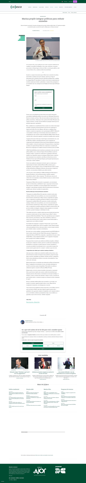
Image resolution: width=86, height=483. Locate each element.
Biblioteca (61, 7)
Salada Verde (41, 7)
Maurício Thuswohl (19, 378)
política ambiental (22, 39)
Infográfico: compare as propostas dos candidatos (68, 393)
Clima (69, 12)
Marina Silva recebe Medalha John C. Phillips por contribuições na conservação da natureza (51, 393)
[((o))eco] (16, 7)
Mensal (33, 343)
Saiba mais (10, 475)
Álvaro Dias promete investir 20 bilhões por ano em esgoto (68, 405)
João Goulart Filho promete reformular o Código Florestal (68, 401)
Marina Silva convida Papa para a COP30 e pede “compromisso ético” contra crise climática (51, 402)
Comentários (42, 315)
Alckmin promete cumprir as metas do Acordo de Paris (43, 372)
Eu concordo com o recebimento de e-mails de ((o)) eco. (43, 105)
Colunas (51, 7)
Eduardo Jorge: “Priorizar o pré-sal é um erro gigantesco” (20, 372)
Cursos (75, 7)
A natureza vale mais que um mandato (33, 405)
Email (35, 100)
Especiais (46, 7)
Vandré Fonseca (36, 30)
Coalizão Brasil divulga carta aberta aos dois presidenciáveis (33, 402)
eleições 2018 (23, 36)
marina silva (23, 37)
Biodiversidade (65, 12)
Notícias (29, 7)
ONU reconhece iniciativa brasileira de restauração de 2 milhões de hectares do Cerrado (16, 393)
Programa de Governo (22, 40)
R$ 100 (58, 345)
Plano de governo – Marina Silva (32, 302)
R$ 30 (38, 345)
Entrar (2, 481)
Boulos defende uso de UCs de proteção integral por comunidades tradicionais (68, 397)
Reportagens (35, 7)
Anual (53, 343)
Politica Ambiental (73, 12)
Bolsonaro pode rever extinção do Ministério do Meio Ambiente (32, 393)
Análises (56, 7)
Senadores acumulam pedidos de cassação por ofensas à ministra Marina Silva (52, 407)
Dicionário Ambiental (68, 7)
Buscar (66, 1)
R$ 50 (48, 345)
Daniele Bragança (43, 379)
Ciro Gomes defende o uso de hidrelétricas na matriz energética (66, 372)
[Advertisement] (69, 164)
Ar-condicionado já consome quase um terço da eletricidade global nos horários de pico (16, 398)
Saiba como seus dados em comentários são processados (44, 455)
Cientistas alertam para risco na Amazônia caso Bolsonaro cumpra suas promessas (33, 397)
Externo (10, 396)
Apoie (75, 1)
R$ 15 (28, 345)
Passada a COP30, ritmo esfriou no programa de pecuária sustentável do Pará (17, 403)
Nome (35, 95)
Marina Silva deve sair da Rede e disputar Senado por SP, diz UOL (51, 398)
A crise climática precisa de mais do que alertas (16, 407)
